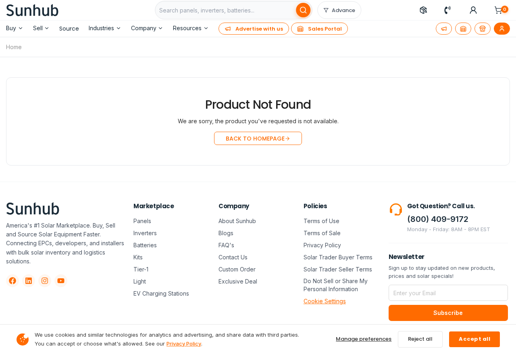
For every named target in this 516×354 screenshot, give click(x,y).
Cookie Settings (325, 301)
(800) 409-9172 (437, 219)
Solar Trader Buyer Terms (338, 257)
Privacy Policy (322, 245)
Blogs (225, 233)
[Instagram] (44, 280)
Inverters (145, 233)
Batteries (145, 245)
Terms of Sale (322, 233)
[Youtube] (60, 280)
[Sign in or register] (473, 10)
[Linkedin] (28, 280)
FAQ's (226, 245)
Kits (138, 257)
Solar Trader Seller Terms (338, 269)
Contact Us (233, 257)
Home (14, 46)
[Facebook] (12, 280)
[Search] (303, 10)
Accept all (474, 339)
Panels (142, 220)
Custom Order (237, 269)
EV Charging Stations (161, 293)
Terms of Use (321, 220)
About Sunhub (237, 220)
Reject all (420, 339)
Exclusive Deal (237, 281)
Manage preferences (363, 339)
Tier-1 (140, 269)
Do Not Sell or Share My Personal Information (336, 284)
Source (69, 29)
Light (139, 281)
